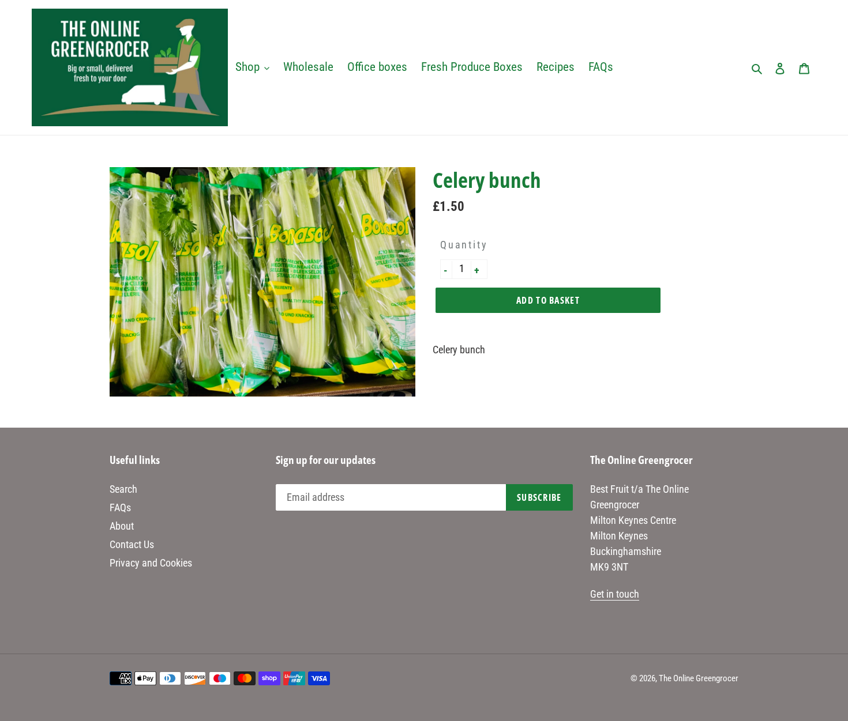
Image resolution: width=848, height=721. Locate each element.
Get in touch (614, 594)
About (122, 526)
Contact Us (132, 544)
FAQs (120, 507)
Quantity (463, 245)
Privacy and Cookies (151, 563)
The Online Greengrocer (698, 678)
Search (123, 489)
